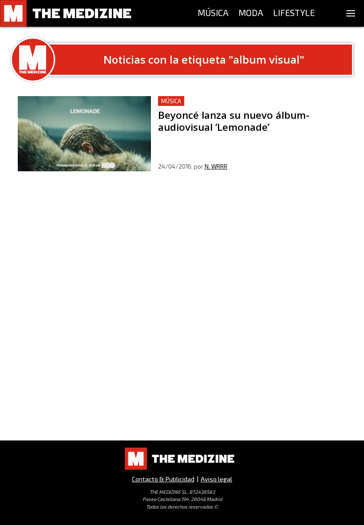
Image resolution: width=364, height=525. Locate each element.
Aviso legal (216, 479)
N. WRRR (216, 166)
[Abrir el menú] (350, 13)
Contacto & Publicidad (163, 479)
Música (171, 101)
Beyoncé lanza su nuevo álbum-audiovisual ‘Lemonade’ (245, 101)
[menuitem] (213, 13)
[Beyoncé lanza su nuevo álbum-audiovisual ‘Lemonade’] (84, 133)
